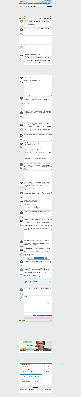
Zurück (34, 315)
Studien (42, 3)
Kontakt (26, 392)
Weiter (50, 315)
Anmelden (50, 3)
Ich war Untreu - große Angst (26, 366)
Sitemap (45, 392)
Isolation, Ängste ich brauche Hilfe (27, 371)
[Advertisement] (38, 175)
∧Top (79, 396)
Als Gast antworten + (22, 18)
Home (20, 3)
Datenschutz (33, 392)
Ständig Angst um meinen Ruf (26, 379)
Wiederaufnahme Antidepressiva (27, 369)
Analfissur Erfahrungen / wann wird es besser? (30, 16)
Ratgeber (33, 3)
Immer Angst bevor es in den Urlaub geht (28, 376)
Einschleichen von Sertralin (26, 367)
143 (50, 18)
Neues (23, 3)
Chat (35, 3)
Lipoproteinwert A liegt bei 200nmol (27, 377)
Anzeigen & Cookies (36, 392)
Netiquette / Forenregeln (42, 392)
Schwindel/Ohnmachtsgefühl (26, 364)
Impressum (30, 392)
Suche (30, 3)
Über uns (28, 392)
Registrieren (47, 3)
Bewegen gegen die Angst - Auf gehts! (27, 382)
